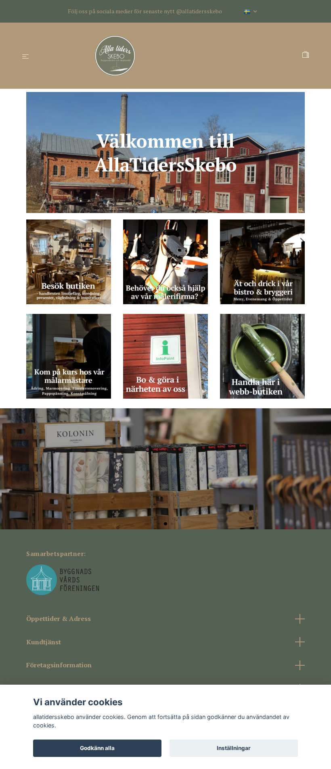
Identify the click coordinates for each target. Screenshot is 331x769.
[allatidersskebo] (167, 55)
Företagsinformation (59, 664)
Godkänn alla (97, 748)
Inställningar (234, 748)
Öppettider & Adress (58, 618)
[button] (159, 523)
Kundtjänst (43, 641)
